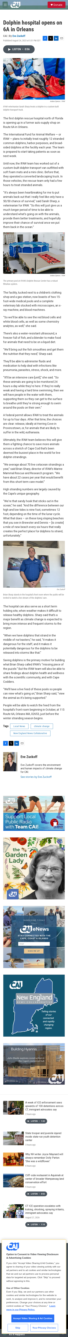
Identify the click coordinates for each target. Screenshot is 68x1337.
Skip (17, 1327)
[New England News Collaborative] (34, 1006)
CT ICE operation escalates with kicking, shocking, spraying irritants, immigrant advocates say (44, 1209)
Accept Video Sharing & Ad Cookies (33, 1318)
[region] (34, 1286)
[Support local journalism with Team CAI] (34, 813)
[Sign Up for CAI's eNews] (34, 937)
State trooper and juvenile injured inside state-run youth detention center (43, 1137)
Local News (19, 726)
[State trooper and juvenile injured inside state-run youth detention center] (13, 1138)
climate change (42, 726)
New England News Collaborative (30, 733)
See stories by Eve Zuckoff (36, 777)
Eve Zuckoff (18, 35)
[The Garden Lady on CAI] (34, 868)
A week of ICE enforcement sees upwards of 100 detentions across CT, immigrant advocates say (44, 1106)
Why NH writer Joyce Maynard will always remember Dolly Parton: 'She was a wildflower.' (44, 1158)
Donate (57, 4)
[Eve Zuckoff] (10, 761)
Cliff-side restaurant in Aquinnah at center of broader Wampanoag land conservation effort (44, 1179)
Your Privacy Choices (44, 1327)
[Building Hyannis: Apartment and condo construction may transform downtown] (34, 1064)
